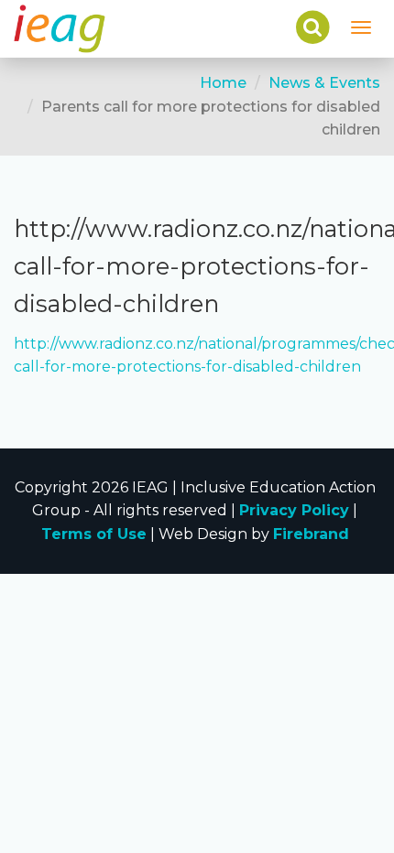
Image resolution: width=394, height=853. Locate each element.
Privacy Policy (294, 510)
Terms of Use (94, 534)
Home (223, 83)
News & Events (324, 83)
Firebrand (311, 534)
